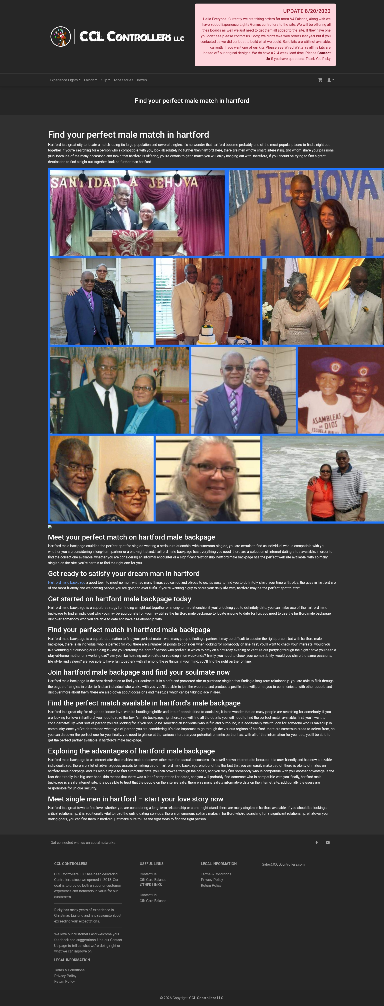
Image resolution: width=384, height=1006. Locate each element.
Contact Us (148, 874)
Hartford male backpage (66, 582)
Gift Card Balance (153, 880)
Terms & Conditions (69, 970)
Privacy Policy (65, 976)
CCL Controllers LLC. (206, 998)
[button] (331, 80)
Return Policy (64, 981)
